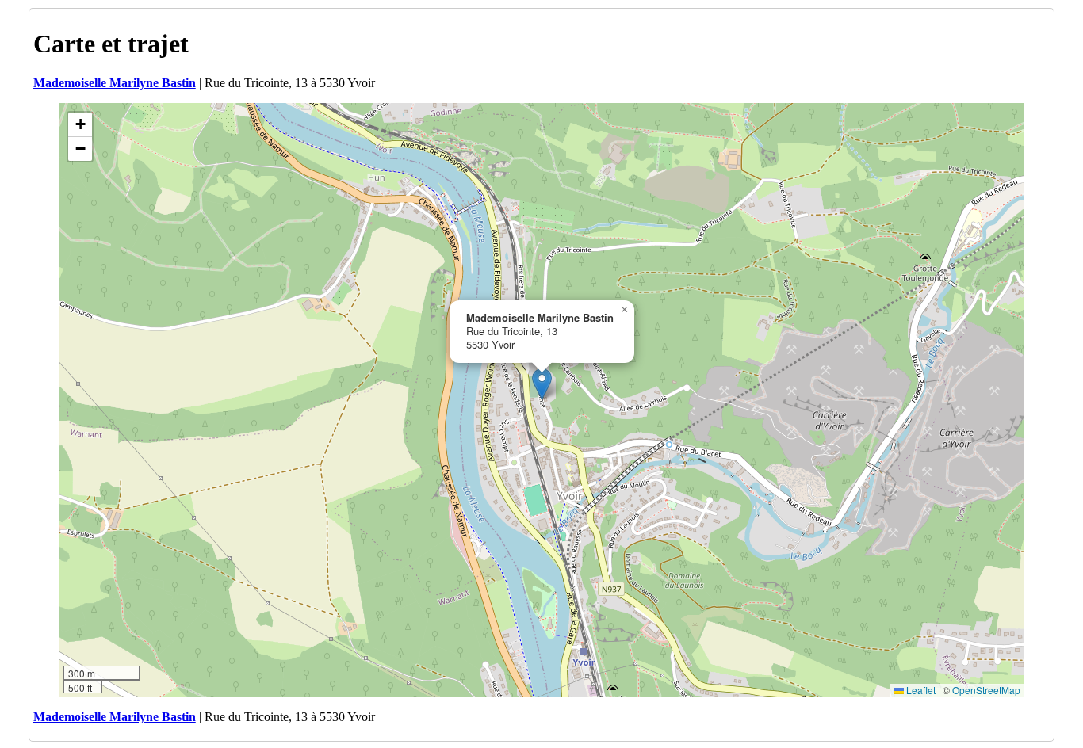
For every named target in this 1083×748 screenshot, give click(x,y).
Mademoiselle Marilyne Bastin (114, 83)
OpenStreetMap (986, 689)
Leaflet (920, 689)
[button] (542, 384)
